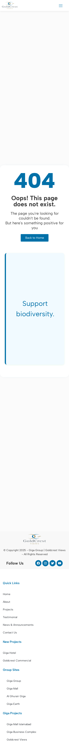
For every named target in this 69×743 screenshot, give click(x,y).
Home (6, 594)
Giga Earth (13, 704)
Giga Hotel (9, 653)
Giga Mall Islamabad (19, 724)
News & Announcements (18, 625)
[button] (60, 5)
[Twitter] (52, 563)
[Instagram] (45, 563)
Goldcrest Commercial (17, 660)
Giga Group (14, 681)
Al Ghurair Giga (16, 696)
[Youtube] (60, 563)
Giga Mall (12, 688)
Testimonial (10, 617)
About (6, 601)
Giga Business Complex (21, 732)
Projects (8, 609)
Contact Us (10, 632)
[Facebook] (38, 563)
